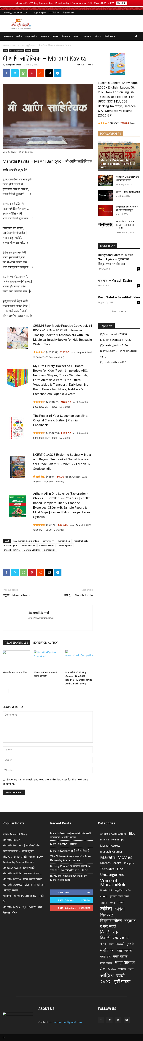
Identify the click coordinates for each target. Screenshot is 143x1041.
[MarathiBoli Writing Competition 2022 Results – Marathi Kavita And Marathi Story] (79, 659)
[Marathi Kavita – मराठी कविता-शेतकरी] (47, 659)
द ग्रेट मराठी (30, 36)
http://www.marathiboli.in (40, 618)
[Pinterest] (32, 73)
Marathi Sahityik (31, 549)
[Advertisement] (96, 23)
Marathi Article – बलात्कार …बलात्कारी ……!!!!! (125, 225)
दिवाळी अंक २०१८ (115, 938)
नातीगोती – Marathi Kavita (115, 280)
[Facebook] (6, 73)
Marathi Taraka (110, 863)
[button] (135, 36)
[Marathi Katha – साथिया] (16, 659)
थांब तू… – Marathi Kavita (78, 595)
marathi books (81, 540)
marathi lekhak (46, 545)
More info (58, 357)
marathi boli (64, 540)
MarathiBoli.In (11, 840)
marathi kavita (28, 545)
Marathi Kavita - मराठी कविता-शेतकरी (22, 879)
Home (6, 45)
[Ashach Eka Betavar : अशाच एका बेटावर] (105, 180)
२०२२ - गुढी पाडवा (27, 45)
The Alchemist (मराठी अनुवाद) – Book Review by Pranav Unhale (70, 858)
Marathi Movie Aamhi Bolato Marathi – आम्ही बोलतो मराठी (118, 164)
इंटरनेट (103, 896)
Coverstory (48, 540)
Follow (85, 900)
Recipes (129, 863)
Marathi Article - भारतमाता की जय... (22, 873)
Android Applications (113, 833)
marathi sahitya (12, 549)
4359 (50, 476)
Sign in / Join (40, 12)
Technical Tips (111, 869)
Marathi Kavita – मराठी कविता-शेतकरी (69, 850)
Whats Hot (106, 890)
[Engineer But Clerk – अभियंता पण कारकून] (105, 210)
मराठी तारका (124, 950)
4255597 (52, 352)
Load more (117, 311)
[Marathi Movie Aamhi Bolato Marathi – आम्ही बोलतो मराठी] (119, 156)
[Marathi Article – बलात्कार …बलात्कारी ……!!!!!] (105, 225)
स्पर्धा (18, 36)
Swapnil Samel (13, 64)
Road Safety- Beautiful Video (119, 297)
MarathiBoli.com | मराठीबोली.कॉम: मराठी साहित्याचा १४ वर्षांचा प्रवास (70, 835)
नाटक (103, 944)
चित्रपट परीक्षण (68, 12)
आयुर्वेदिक (119, 890)
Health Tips (117, 839)
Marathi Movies (116, 857)
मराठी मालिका (106, 963)
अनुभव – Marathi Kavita (16, 595)
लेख (103, 969)
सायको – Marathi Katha (128, 191)
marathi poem (65, 545)
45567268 (53, 433)
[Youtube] (127, 1020)
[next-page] (11, 691)
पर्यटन (97, 36)
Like (88, 892)
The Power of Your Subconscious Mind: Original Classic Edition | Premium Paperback (60, 420)
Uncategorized (112, 875)
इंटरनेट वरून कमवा (119, 896)
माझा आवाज (8, 36)
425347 (115, 123)
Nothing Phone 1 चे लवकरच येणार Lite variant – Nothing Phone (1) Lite (70, 868)
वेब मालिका (112, 969)
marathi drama (111, 851)
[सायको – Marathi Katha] (105, 195)
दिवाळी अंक (109, 36)
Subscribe (84, 908)
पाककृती (120, 944)
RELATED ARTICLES (16, 642)
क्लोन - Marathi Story (15, 834)
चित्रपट (106, 915)
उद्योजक (55, 36)
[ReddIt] (40, 73)
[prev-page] (5, 691)
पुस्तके (130, 944)
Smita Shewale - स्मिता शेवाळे (18, 868)
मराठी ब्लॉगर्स (120, 956)
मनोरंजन (44, 36)
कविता (28, 50)
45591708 (52, 402)
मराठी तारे (105, 956)
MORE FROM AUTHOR (45, 642)
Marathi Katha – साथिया (15, 672)
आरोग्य (86, 36)
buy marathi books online (26, 540)
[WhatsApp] (23, 73)
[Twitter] (15, 73)
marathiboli (49, 549)
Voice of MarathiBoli (112, 882)
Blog (132, 833)
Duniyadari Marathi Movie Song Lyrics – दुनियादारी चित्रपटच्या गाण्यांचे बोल (116, 259)
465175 (51, 524)
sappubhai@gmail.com (67, 1022)
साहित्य (75, 36)
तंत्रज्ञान (65, 36)
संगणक (122, 969)
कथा (112, 903)
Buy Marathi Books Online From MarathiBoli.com (68, 877)
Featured (104, 839)
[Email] (49, 73)
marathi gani (10, 545)
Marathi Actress (110, 845)
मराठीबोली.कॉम (54, 12)
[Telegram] (57, 73)
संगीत (131, 969)
